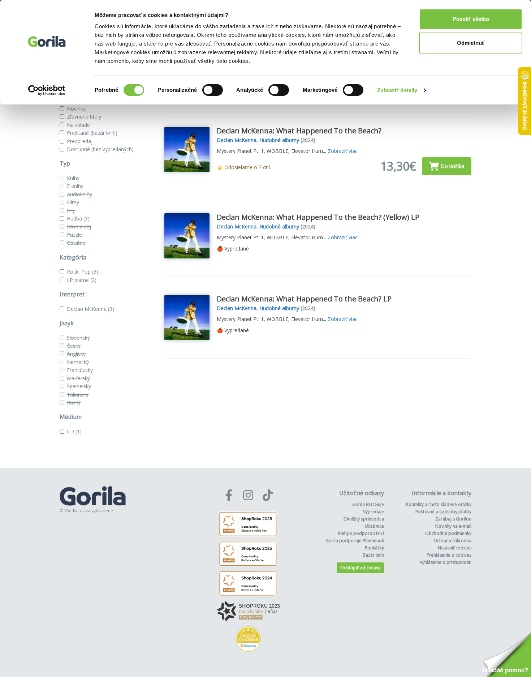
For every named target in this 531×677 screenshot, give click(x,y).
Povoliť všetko (471, 19)
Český (74, 345)
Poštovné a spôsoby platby (443, 512)
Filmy (73, 202)
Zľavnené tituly (84, 116)
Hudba (78, 218)
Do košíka (452, 166)
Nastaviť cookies (454, 548)
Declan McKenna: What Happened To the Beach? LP (304, 299)
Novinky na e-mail (453, 526)
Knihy (73, 178)
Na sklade (78, 124)
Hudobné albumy (279, 140)
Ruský (74, 402)
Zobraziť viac (343, 150)
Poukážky (374, 548)
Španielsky (79, 386)
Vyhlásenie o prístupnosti (445, 562)
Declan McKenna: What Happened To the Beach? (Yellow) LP (318, 217)
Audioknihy (79, 194)
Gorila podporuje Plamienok (354, 540)
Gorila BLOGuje (368, 504)
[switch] (212, 90)
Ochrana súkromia (452, 540)
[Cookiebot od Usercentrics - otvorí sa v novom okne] (46, 90)
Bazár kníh (373, 555)
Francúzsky (80, 370)
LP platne (81, 280)
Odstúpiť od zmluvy (360, 568)
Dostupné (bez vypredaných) (100, 149)
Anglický (76, 353)
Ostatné (76, 242)
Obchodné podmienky (448, 533)
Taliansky (77, 394)
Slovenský (78, 337)
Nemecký (78, 362)
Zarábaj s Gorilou (453, 519)
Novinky (76, 108)
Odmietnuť (470, 43)
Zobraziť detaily (397, 90)
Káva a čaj (79, 226)
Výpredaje (373, 512)
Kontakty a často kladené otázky (438, 504)
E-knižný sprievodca (364, 519)
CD (74, 431)
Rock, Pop (82, 271)
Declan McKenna (90, 308)
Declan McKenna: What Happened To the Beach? (299, 131)
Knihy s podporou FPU (361, 533)
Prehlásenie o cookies (449, 555)
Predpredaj (79, 141)
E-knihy (75, 186)
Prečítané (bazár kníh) (92, 132)
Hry (71, 210)
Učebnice (374, 526)
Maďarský (78, 378)
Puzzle (74, 234)
